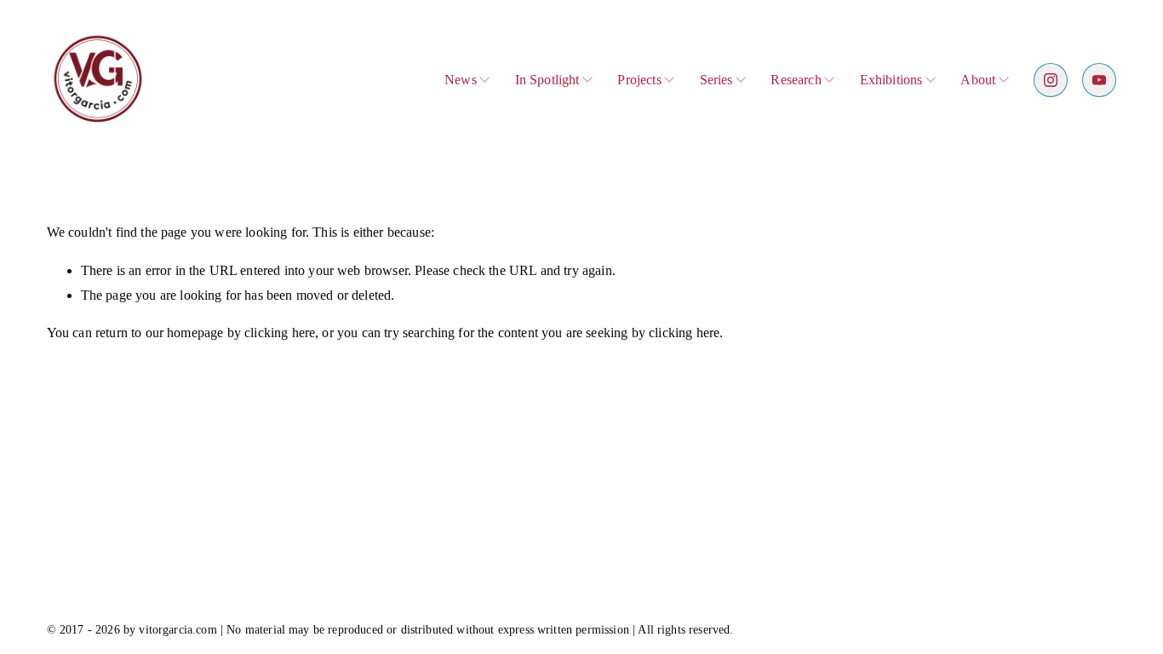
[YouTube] (1099, 80)
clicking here (279, 332)
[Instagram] (1051, 80)
